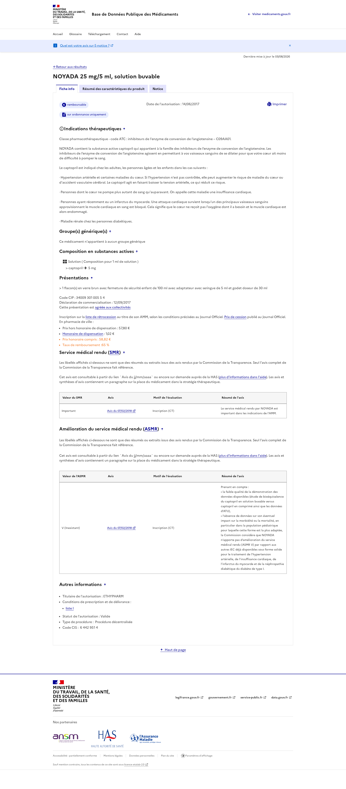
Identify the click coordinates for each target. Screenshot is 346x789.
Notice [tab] (158, 88)
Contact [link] (122, 34)
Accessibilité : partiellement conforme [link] (75, 756)
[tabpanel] (173, 369)
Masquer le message (290, 45)
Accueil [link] (58, 34)
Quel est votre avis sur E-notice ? (85, 45)
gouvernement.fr (220, 697)
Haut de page (175, 649)
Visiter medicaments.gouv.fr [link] (271, 14)
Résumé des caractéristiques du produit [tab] (113, 88)
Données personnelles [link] (141, 756)
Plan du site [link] (167, 756)
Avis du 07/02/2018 (119, 411)
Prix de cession (235, 316)
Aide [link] (138, 34)
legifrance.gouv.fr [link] (187, 697)
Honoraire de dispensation (82, 333)
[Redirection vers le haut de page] (125, 128)
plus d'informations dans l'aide (242, 377)
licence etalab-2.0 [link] (134, 764)
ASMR (151, 429)
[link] (135, 14)
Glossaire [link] (75, 34)
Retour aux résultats (71, 66)
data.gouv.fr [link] (279, 697)
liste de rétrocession (100, 316)
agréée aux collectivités (113, 307)
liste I (70, 608)
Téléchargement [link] (99, 34)
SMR (114, 352)
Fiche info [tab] (66, 88)
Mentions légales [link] (113, 756)
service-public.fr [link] (251, 697)
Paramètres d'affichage (198, 756)
